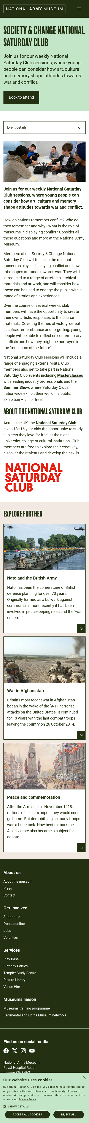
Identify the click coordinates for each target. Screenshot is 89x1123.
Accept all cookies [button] (27, 1114)
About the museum (17, 881)
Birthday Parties (15, 966)
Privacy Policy (27, 1099)
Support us (11, 917)
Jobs (7, 931)
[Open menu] (79, 8)
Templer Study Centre (19, 973)
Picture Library (14, 980)
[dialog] (44, 1098)
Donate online (14, 924)
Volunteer (10, 938)
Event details (17, 127)
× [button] (84, 1077)
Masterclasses (70, 375)
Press (7, 888)
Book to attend (21, 97)
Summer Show (16, 387)
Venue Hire (11, 987)
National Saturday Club (56, 423)
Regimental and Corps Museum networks (34, 1015)
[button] (44, 1106)
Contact (9, 895)
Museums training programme (26, 1008)
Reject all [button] (68, 1114)
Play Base (11, 959)
